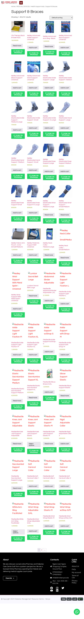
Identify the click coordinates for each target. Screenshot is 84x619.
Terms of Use (75, 577)
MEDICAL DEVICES (23, 6)
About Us (75, 566)
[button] (21, 2)
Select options (31, 444)
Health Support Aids (37, 6)
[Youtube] (51, 590)
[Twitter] (63, 588)
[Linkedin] (57, 590)
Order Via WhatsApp (18, 51)
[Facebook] (51, 588)
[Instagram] (57, 588)
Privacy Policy (74, 582)
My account (76, 572)
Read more (17, 45)
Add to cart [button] (33, 47)
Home (13, 6)
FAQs (74, 569)
